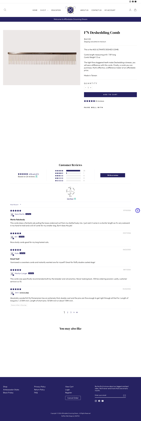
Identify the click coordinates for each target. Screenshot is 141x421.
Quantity (91, 83)
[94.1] (70, 191)
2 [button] (67, 312)
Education (56, 10)
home (35, 10)
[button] (89, 101)
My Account (110, 10)
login (67, 389)
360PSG (77, 416)
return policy (39, 389)
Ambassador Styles (11, 389)
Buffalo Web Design (67, 416)
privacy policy (40, 386)
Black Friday (8, 392)
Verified (70, 199)
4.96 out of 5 (34, 174)
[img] (15, 210)
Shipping (87, 42)
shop (43, 10)
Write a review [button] (112, 175)
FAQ (36, 392)
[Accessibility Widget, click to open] (137, 210)
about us (84, 10)
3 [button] (70, 312)
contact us (96, 10)
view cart (69, 386)
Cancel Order (73, 398)
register (68, 392)
